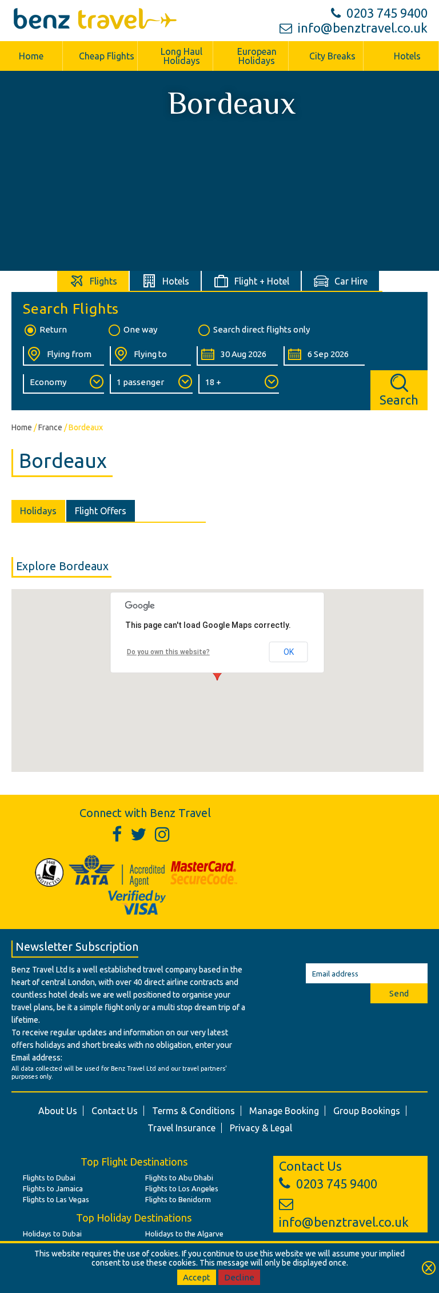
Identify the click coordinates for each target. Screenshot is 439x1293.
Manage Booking (284, 1111)
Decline (239, 1277)
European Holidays (257, 56)
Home (31, 56)
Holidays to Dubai (52, 1234)
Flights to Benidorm (178, 1199)
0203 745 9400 (387, 13)
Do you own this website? (168, 652)
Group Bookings (366, 1111)
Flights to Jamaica (53, 1188)
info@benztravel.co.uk (363, 28)
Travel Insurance (181, 1128)
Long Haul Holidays (181, 56)
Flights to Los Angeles (181, 1188)
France (50, 427)
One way (140, 329)
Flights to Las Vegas (56, 1199)
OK (289, 651)
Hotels (407, 56)
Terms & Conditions (193, 1111)
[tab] (93, 281)
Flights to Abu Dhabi (179, 1178)
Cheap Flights (106, 56)
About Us (57, 1111)
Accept (196, 1277)
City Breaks (332, 56)
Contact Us (114, 1111)
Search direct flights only (261, 329)
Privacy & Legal (261, 1128)
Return (53, 329)
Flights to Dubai (49, 1178)
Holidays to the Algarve (184, 1234)
